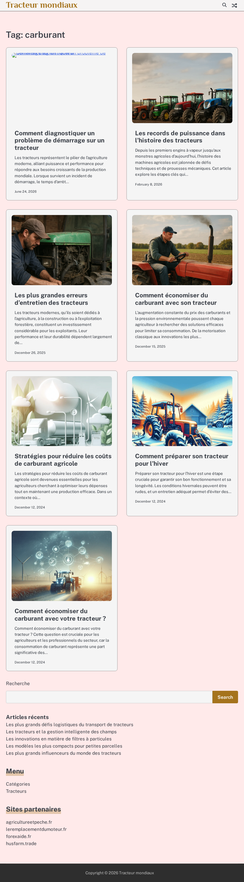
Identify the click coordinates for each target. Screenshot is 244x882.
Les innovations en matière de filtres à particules (59, 738)
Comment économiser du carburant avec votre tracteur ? (60, 614)
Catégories (18, 784)
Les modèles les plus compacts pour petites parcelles (64, 745)
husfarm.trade (21, 843)
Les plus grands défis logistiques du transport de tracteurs (69, 724)
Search (225, 697)
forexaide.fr (18, 836)
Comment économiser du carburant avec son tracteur (176, 298)
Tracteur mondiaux (41, 5)
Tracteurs (16, 791)
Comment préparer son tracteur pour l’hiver (181, 459)
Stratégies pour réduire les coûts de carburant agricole (63, 459)
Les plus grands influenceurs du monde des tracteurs (63, 753)
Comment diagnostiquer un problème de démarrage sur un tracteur (59, 140)
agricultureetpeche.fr (29, 822)
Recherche (18, 683)
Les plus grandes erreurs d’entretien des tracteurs (51, 298)
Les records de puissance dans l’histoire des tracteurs (180, 136)
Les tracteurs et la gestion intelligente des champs (61, 731)
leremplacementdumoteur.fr (36, 829)
